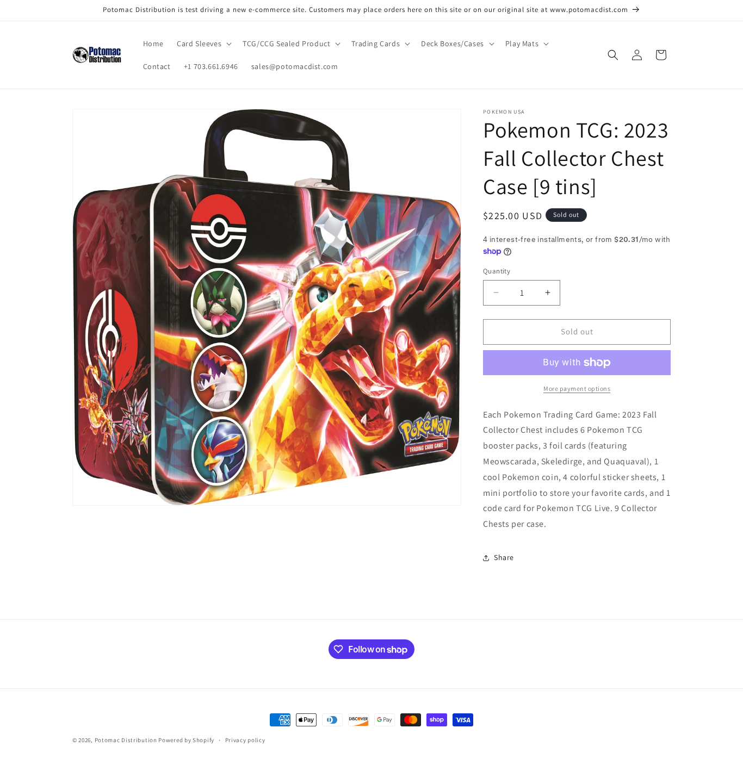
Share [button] (504, 557)
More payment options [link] (576, 388)
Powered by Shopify (186, 740)
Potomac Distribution (126, 740)
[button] (203, 43)
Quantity (496, 271)
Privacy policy (245, 740)
